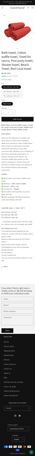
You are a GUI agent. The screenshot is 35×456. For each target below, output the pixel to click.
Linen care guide (10, 386)
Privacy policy (9, 346)
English (16, 439)
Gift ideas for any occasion (13, 382)
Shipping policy (9, 351)
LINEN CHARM (18, 453)
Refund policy (9, 355)
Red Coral (7, 104)
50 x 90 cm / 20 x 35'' (12, 91)
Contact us (8, 369)
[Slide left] (13, 48)
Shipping (3, 76)
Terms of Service (10, 364)
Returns (7, 360)
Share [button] (6, 266)
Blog (5, 377)
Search (6, 342)
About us (7, 373)
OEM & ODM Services (11, 391)
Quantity (4, 108)
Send (7, 331)
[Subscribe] (28, 408)
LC (24, 453)
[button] (2, 7)
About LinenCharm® (11, 395)
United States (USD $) (16, 429)
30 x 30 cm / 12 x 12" (11, 87)
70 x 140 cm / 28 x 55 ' (12, 96)
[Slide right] (22, 48)
